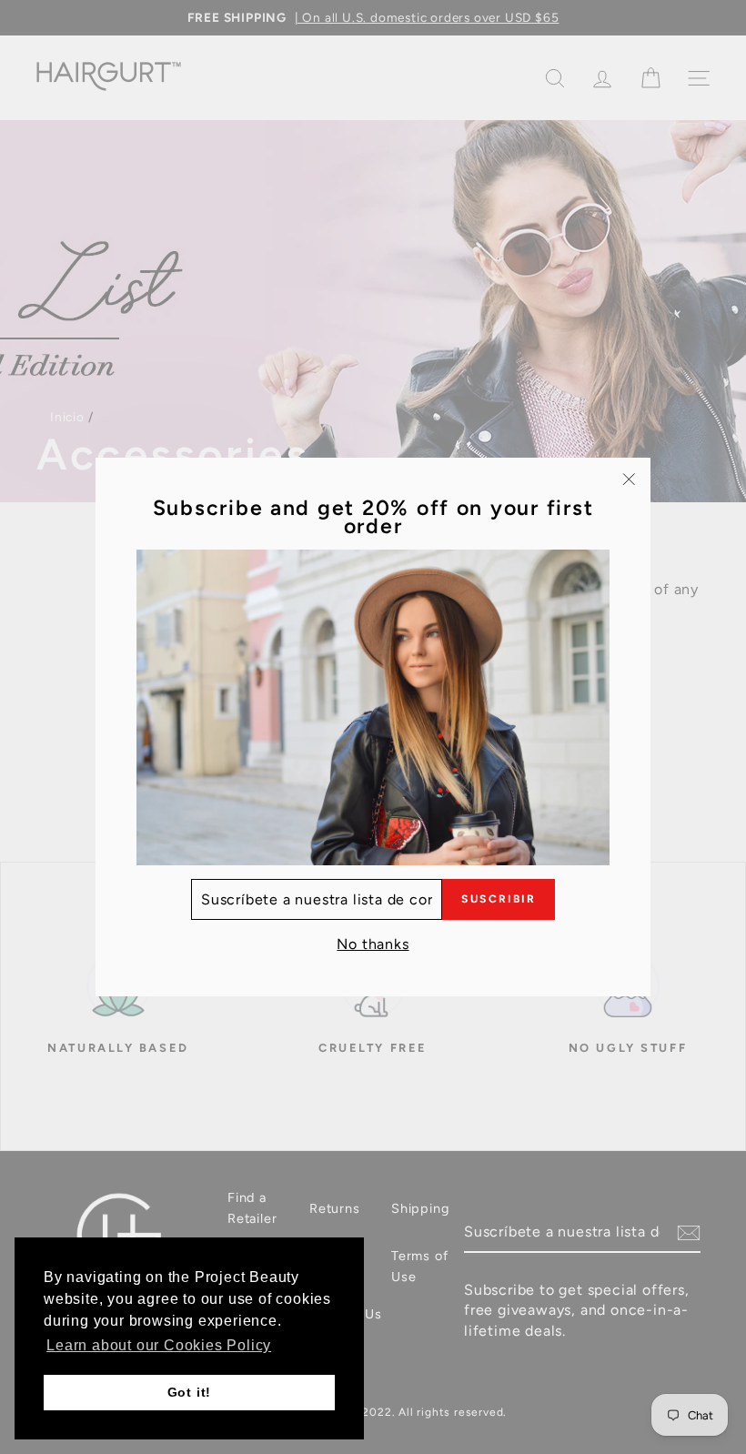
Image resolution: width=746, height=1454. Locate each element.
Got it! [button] (189, 1392)
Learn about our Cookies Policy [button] (158, 1345)
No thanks (372, 944)
